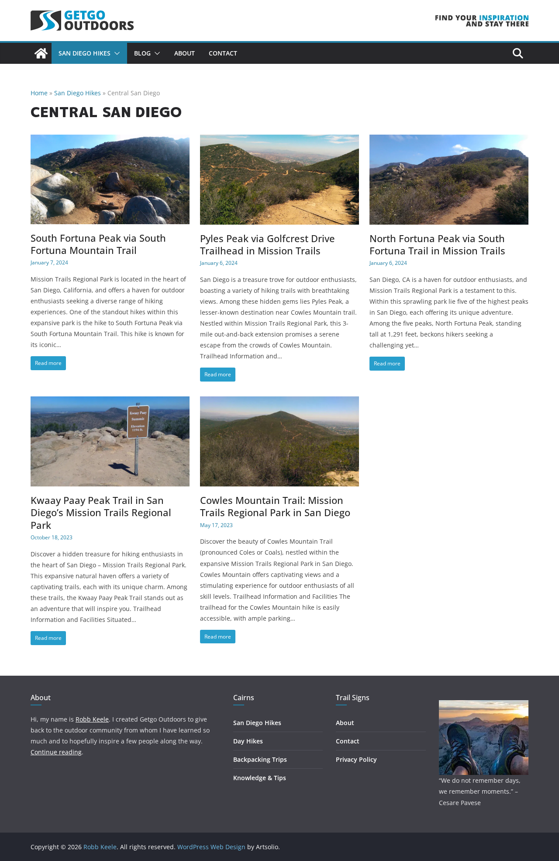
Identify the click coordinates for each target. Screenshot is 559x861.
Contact (223, 53)
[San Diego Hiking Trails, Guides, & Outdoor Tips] (41, 53)
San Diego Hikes (84, 53)
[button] (115, 53)
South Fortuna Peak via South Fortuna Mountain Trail (98, 244)
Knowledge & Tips (259, 778)
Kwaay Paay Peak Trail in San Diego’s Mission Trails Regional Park (101, 512)
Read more (48, 363)
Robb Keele (92, 719)
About (184, 53)
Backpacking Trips (260, 759)
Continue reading (56, 752)
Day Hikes (248, 741)
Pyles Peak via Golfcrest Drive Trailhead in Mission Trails (267, 245)
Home (39, 93)
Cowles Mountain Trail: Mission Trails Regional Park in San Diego (275, 506)
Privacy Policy (356, 759)
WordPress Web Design (211, 847)
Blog (142, 53)
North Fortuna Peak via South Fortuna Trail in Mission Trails (437, 245)
